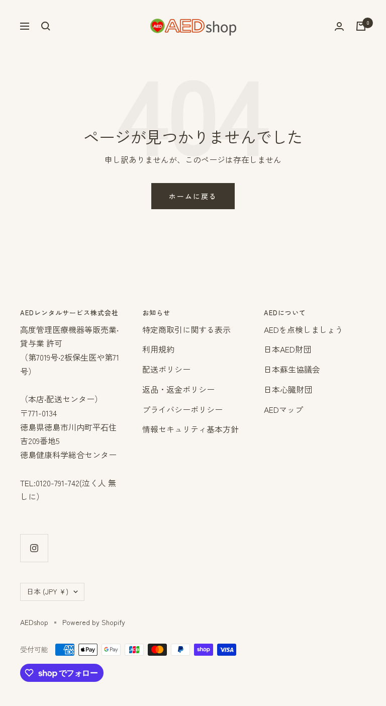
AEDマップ (283, 409)
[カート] (361, 26)
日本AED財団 (287, 349)
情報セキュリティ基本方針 (190, 429)
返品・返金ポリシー (178, 389)
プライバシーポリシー (182, 409)
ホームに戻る (193, 196)
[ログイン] (339, 26)
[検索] (45, 26)
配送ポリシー (166, 369)
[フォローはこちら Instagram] (34, 548)
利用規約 (158, 349)
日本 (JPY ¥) (47, 591)
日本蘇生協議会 (292, 369)
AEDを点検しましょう (303, 329)
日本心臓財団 (288, 389)
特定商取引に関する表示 (186, 329)
